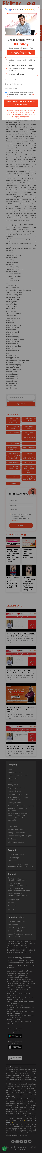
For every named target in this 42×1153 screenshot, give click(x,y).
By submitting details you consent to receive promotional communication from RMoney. (20, 94)
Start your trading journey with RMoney (21, 103)
